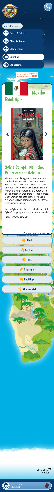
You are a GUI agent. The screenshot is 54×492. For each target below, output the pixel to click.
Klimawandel (29, 289)
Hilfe (29, 260)
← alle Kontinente (12, 26)
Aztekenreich (20, 187)
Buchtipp (14, 56)
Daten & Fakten (18, 33)
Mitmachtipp (16, 48)
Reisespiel (29, 269)
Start (29, 240)
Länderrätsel (16, 64)
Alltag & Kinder (17, 41)
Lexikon (29, 250)
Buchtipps (29, 279)
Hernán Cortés (40, 193)
